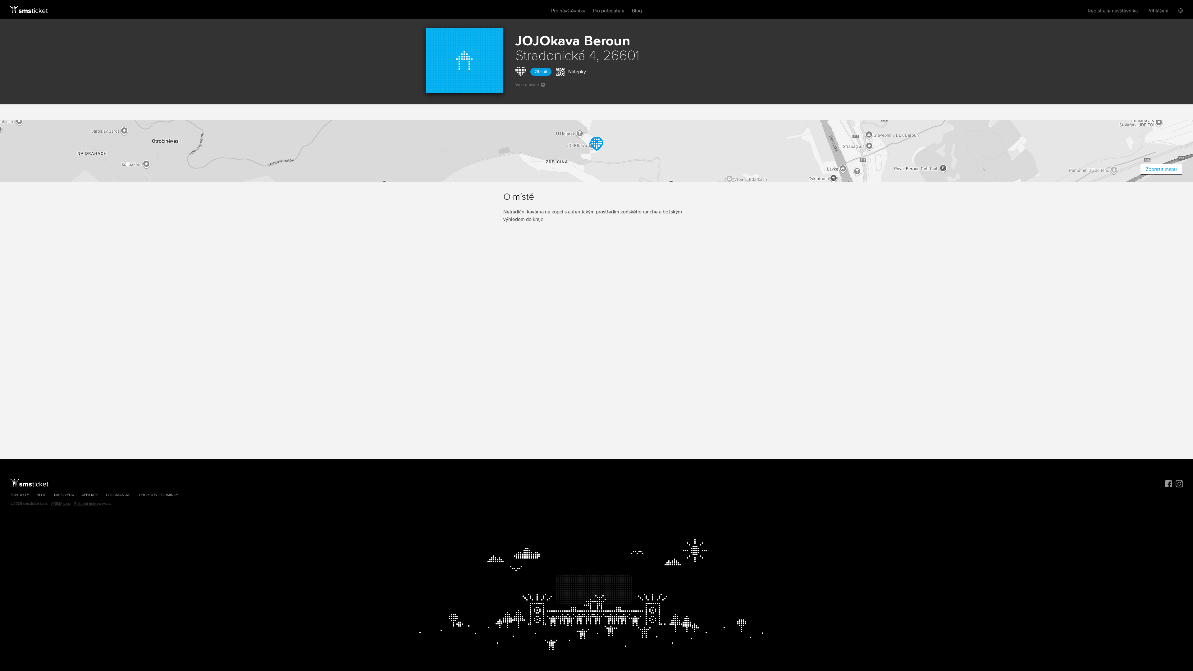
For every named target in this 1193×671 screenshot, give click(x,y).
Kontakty (20, 495)
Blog (637, 11)
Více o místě (527, 84)
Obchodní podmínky (158, 495)
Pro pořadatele (608, 11)
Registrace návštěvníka (1113, 11)
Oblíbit (541, 71)
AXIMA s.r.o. (61, 503)
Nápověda (64, 495)
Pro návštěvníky (568, 11)
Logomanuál (118, 495)
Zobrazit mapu (1161, 169)
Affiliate (89, 495)
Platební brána (86, 503)
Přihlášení (1157, 11)
